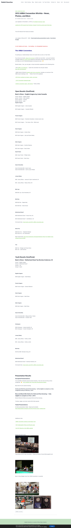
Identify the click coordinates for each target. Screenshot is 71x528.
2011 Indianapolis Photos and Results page (25, 424)
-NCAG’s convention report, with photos (24, 83)
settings (45, 526)
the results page (26, 59)
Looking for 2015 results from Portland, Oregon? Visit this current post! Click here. (33, 25)
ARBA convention (19, 511)
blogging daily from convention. (33, 72)
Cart (62, 2)
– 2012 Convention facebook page (22, 80)
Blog (33, 2)
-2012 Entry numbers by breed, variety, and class (26, 77)
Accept (52, 526)
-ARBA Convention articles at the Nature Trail (25, 421)
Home (22, 2)
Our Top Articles (46, 2)
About (58, 2)
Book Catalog (28, 2)
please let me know (30, 58)
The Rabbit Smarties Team (21, 18)
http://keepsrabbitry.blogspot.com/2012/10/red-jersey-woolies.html (30, 408)
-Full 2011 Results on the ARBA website (24, 428)
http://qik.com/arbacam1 (20, 69)
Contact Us (53, 2)
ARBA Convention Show (20, 11)
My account (66, 2)
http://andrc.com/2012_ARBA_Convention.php (33, 222)
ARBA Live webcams (22, 67)
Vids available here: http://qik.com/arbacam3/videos (34, 382)
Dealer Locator (38, 2)
